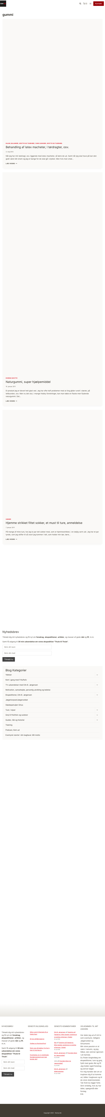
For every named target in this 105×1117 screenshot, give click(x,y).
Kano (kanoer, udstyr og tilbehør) (49, 143)
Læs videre (11, 163)
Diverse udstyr (11, 378)
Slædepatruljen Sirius (14, 705)
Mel (55, 1042)
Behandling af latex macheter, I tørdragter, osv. (37, 147)
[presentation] (52, 79)
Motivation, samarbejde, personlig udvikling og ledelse (28, 690)
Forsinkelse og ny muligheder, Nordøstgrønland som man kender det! (39, 1057)
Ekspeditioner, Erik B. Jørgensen (19, 695)
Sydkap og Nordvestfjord (38, 1043)
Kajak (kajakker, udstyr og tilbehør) (20, 143)
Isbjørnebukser (59, 1071)
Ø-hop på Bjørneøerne (37, 1039)
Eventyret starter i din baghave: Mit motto (23, 735)
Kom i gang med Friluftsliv (16, 680)
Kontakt (98, 3)
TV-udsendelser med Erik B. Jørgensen (22, 685)
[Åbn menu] (90, 3)
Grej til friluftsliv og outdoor (17, 715)
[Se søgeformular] (80, 3)
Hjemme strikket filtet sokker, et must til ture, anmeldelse (44, 523)
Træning (9, 725)
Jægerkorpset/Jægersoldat (17, 700)
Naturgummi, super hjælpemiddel (28, 382)
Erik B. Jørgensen (59, 1032)
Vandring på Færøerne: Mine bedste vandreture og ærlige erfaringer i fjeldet (65, 1034)
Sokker (8, 519)
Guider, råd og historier (15, 720)
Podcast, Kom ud (13, 730)
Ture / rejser (10, 710)
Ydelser (9, 675)
